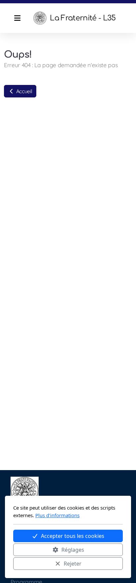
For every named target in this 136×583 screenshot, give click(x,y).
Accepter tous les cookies (72, 536)
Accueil (23, 91)
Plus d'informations (57, 515)
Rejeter (73, 563)
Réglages (72, 549)
